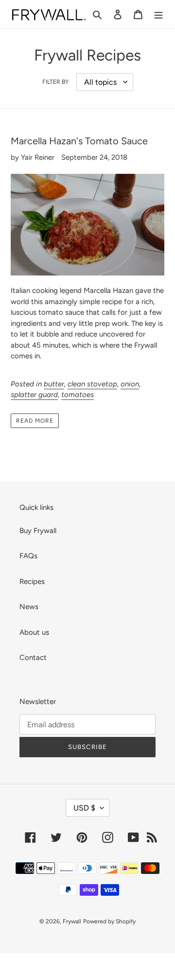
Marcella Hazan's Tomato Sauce (79, 141)
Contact (33, 657)
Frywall (72, 921)
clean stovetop (92, 384)
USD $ (84, 807)
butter (54, 384)
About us (34, 632)
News (28, 606)
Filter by (55, 81)
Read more (34, 420)
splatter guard (34, 394)
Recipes (32, 581)
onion (130, 384)
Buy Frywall (37, 530)
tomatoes (77, 394)
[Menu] (158, 14)
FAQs (28, 555)
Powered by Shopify (109, 921)
